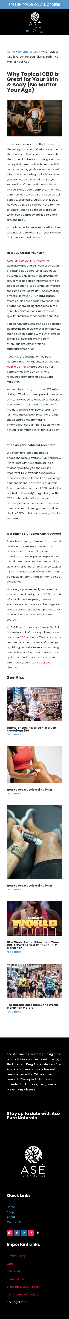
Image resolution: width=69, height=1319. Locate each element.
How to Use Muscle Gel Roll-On (29, 790)
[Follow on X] (38, 1233)
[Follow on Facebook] (17, 1233)
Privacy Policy (16, 1256)
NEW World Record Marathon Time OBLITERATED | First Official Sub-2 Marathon (33, 945)
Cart (10, 1264)
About (11, 1217)
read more (14, 734)
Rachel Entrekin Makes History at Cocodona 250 (31, 729)
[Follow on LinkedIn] (24, 1233)
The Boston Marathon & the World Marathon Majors (32, 1006)
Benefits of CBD (28, 52)
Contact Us (15, 1222)
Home (11, 52)
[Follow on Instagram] (10, 1233)
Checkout (13, 1271)
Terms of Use (16, 1279)
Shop (10, 1212)
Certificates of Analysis (23, 1294)
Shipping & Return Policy (23, 1287)
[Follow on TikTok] (31, 1233)
